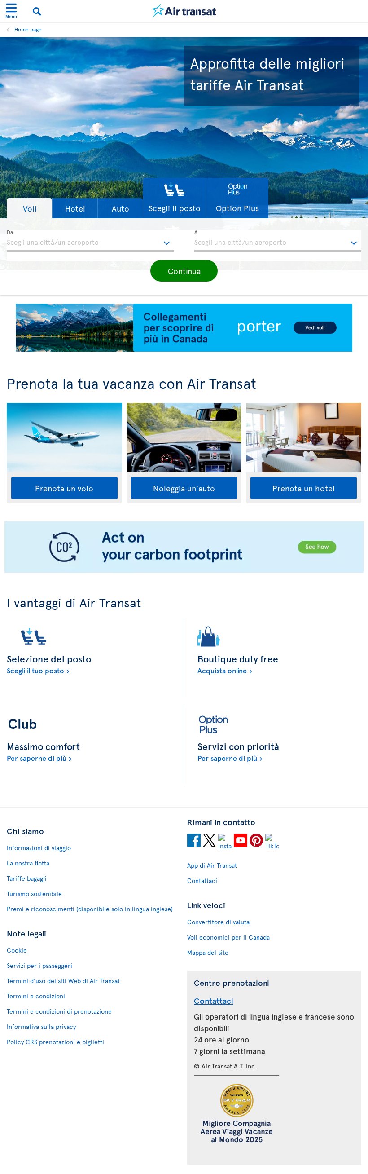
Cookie (17, 950)
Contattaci (202, 880)
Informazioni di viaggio (39, 847)
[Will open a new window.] (194, 842)
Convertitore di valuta (218, 922)
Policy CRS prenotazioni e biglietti (55, 1041)
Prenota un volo (64, 488)
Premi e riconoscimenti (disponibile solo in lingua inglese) (90, 909)
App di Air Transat (212, 865)
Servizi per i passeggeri (39, 965)
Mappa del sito (207, 952)
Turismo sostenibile (34, 893)
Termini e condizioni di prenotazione (59, 1011)
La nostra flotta (28, 863)
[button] (29, 208)
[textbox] (90, 241)
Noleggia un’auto (184, 488)
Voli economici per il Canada (228, 937)
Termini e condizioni (36, 996)
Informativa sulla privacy (41, 1026)
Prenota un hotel (303, 488)
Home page (28, 29)
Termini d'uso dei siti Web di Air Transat (63, 980)
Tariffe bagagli (27, 878)
